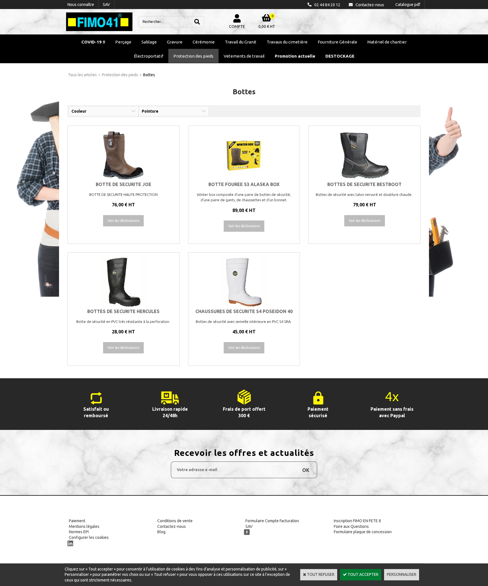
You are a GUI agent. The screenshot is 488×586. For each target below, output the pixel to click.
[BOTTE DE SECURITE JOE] (123, 178)
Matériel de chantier (387, 42)
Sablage (149, 42)
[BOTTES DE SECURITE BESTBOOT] (364, 178)
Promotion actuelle (295, 56)
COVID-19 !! (93, 42)
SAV (248, 526)
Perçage (123, 42)
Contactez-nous (171, 526)
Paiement (77, 521)
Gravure (174, 42)
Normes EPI (79, 532)
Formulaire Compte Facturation (272, 521)
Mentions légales (84, 526)
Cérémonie (204, 42)
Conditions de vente (175, 521)
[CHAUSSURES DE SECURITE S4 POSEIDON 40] (244, 305)
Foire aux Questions (351, 526)
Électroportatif (148, 56)
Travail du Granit (240, 42)
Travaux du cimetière (287, 42)
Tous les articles (82, 75)
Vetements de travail (244, 56)
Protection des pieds (193, 56)
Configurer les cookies (89, 537)
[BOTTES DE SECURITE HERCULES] (123, 305)
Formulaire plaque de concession (363, 532)
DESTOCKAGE (339, 56)
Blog (161, 532)
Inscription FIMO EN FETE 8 (357, 521)
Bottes (149, 75)
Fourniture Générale (337, 42)
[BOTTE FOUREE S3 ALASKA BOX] (244, 178)
